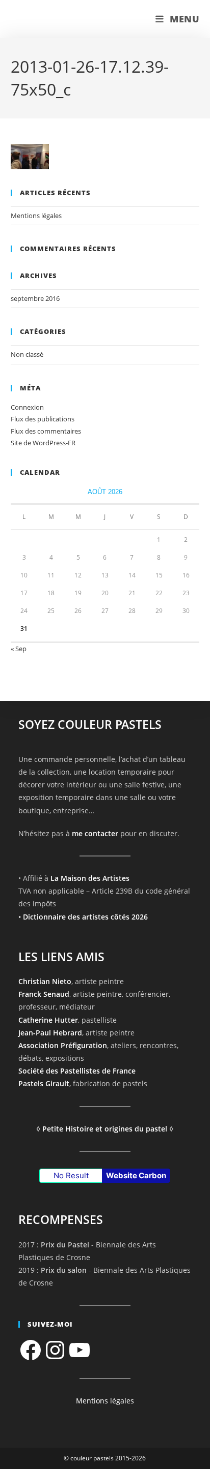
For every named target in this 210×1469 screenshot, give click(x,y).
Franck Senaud (43, 994)
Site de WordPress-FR (43, 442)
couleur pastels (53, 19)
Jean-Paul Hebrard (50, 1032)
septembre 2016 (35, 298)
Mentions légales (36, 215)
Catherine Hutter (48, 1020)
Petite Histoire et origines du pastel (104, 1129)
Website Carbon (136, 1175)
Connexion (27, 407)
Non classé (27, 354)
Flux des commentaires (46, 431)
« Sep (19, 648)
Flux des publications (42, 418)
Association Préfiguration (62, 1045)
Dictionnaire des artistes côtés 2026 (85, 917)
